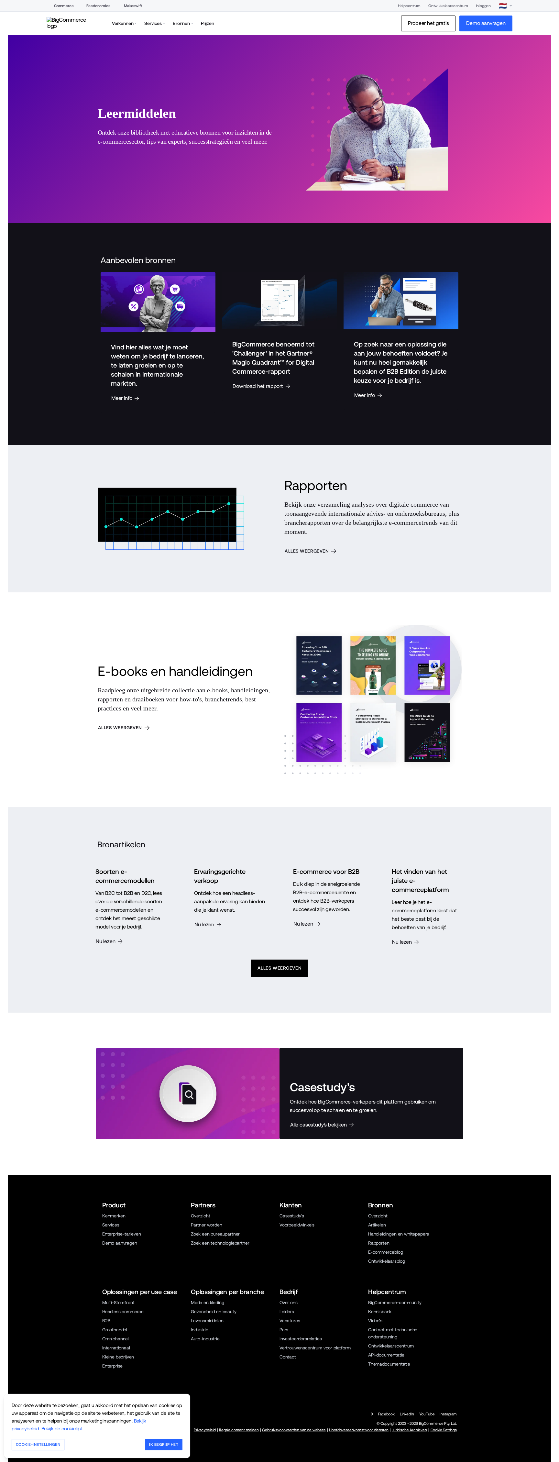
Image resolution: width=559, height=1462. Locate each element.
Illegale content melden (238, 1430)
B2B (106, 1320)
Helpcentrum (409, 6)
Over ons (289, 1302)
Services (110, 1224)
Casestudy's (292, 1215)
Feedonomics (98, 6)
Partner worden (206, 1224)
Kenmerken (113, 1215)
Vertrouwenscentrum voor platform (315, 1347)
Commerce (64, 6)
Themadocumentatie (389, 1364)
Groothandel (114, 1329)
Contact (288, 1356)
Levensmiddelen (207, 1320)
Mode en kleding (207, 1302)
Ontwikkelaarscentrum (448, 6)
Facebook (386, 1414)
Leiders (287, 1311)
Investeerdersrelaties (301, 1338)
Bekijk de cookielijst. (62, 1428)
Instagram (448, 1414)
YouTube (427, 1414)
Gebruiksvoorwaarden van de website (293, 1430)
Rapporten (378, 1243)
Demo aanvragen (119, 1243)
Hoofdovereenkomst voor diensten (359, 1430)
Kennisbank (379, 1311)
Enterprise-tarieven (121, 1234)
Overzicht (200, 1215)
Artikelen (377, 1224)
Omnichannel (115, 1338)
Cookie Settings (444, 1430)
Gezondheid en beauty (213, 1311)
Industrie (199, 1329)
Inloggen (483, 6)
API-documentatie (386, 1355)
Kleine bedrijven (118, 1356)
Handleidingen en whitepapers (398, 1234)
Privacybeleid (205, 1430)
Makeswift (133, 6)
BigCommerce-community (394, 1302)
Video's (375, 1320)
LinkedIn (407, 1414)
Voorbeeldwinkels (297, 1224)
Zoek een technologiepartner (220, 1243)
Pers (284, 1329)
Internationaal (116, 1347)
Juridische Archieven (409, 1430)
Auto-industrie (205, 1338)
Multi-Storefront (118, 1302)
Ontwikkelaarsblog (386, 1261)
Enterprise (112, 1366)
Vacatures (290, 1320)
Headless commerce (123, 1311)
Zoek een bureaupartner (215, 1234)
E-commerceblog (385, 1252)
